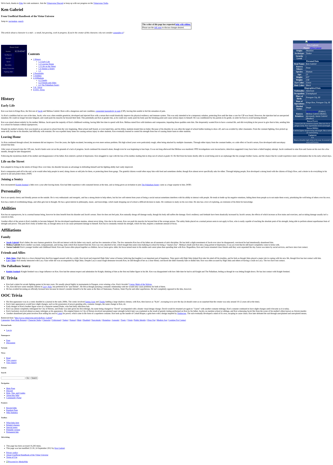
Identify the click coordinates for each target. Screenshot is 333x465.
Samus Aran (90, 302)
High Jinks (11, 258)
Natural (73, 320)
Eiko (21, 3)
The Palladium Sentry (150, 185)
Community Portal (13, 398)
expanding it (118, 33)
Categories (5, 320)
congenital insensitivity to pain (108, 111)
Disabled (86, 320)
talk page (158, 27)
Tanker (65, 320)
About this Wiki (12, 395)
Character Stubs (34, 320)
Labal (59, 313)
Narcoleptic (96, 320)
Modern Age (162, 320)
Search (3, 373)
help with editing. (183, 24)
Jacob (40, 111)
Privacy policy (12, 452)
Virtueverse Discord (55, 3)
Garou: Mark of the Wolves (140, 284)
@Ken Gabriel (315, 48)
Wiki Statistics (12, 412)
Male (79, 320)
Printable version (13, 430)
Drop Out (151, 320)
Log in (9, 330)
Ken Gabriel (60, 448)
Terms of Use (11, 457)
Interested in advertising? (8, 442)
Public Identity (140, 320)
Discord (9, 391)
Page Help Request (19, 320)
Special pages (11, 427)
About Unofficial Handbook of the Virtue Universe (27, 455)
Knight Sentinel (22, 185)
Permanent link (12, 432)
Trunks (102, 302)
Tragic (123, 320)
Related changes (13, 425)
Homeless (106, 320)
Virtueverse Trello (100, 3)
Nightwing (181, 313)
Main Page (10, 388)
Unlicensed (56, 320)
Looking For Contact (177, 320)
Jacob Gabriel (312, 111)
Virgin (130, 320)
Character (46, 320)
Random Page (12, 410)
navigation (13, 21)
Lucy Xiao (10, 260)
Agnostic (115, 320)
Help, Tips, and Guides (15, 393)
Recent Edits (11, 408)
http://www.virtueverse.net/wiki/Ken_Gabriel (33, 318)
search (20, 21)
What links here (12, 423)
